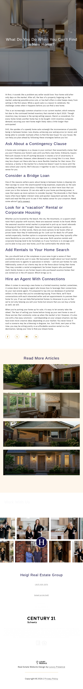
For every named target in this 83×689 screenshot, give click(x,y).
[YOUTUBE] (41, 655)
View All (40, 482)
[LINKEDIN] (36, 655)
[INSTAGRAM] (30, 655)
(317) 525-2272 (41, 584)
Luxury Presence (57, 667)
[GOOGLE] (47, 655)
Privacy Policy (51, 678)
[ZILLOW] (53, 655)
